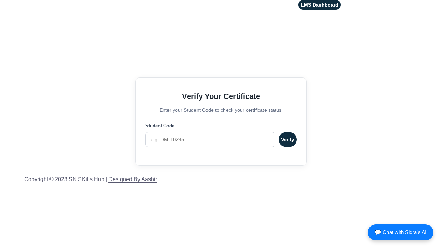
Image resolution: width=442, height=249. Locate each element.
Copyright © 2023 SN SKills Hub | (90, 179)
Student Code (159, 125)
